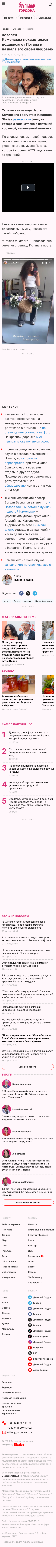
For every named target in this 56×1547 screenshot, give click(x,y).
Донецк (6, 1313)
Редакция (7, 1387)
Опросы (32, 1272)
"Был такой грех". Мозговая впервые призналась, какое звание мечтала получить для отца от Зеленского (23, 924)
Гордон (5, 28)
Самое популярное (17, 724)
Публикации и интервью (41, 1229)
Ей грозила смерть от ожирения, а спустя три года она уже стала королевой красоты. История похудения (26, 978)
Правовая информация (14, 1398)
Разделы (32, 1218)
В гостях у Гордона (38, 1235)
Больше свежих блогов (28, 1202)
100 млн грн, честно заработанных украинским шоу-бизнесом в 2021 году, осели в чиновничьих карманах (27, 1192)
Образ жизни (9, 1261)
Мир (4, 1240)
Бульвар (17, 28)
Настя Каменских (43, 601)
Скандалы (45, 17)
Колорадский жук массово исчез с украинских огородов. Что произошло (29, 785)
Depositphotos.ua (10, 1476)
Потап (17, 601)
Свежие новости (15, 916)
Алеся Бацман (40, 1336)
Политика (7, 1229)
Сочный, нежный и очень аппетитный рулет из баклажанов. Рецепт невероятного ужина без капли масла (27, 1053)
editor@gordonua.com (20, 1432)
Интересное (8, 1277)
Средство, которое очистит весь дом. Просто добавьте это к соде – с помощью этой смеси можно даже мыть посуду (31, 803)
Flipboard (38, 1347)
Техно (5, 1256)
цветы (6, 601)
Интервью (26, 17)
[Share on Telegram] (35, 593)
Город (5, 1291)
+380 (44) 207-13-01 (19, 1423)
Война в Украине (11, 1224)
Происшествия (10, 1266)
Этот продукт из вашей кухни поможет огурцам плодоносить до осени (25, 964)
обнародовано (15, 485)
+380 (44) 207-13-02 (19, 1427)
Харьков (6, 1318)
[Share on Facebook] (21, 593)
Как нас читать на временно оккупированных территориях (11, 1408)
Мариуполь (8, 1329)
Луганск (6, 1334)
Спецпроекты (35, 1282)
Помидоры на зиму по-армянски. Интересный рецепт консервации (22, 1008)
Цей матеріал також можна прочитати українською (28, 60)
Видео (31, 1266)
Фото (31, 1261)
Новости (9, 17)
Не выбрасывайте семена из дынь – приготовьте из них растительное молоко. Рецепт (26, 1022)
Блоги (7, 1074)
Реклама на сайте (11, 1392)
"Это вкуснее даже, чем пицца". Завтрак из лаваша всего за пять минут (28, 752)
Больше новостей (28, 1066)
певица (27, 601)
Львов (5, 1302)
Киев (4, 1297)
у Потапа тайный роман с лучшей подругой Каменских (28, 507)
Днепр (5, 1323)
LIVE (30, 1251)
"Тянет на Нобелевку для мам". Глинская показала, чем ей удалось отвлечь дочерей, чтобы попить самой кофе (28, 994)
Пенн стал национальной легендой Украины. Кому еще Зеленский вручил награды (31, 768)
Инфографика (9, 1272)
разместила (22, 119)
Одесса (6, 1307)
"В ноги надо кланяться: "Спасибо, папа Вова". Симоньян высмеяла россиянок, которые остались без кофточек (26, 1038)
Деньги (6, 1235)
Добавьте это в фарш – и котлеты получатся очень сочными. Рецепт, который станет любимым (29, 735)
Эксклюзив (34, 1256)
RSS (35, 1353)
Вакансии (7, 1382)
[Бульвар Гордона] (27, 7)
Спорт (5, 1245)
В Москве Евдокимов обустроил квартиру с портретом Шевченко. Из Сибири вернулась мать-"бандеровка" (24, 1094)
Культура (6, 1251)
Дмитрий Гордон (42, 1297)
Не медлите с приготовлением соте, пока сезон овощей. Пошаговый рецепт (26, 952)
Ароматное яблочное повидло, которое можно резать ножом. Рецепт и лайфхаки (17, 701)
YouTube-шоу (35, 1277)
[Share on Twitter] (28, 593)
